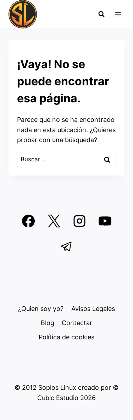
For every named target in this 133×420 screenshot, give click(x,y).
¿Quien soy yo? (40, 308)
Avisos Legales (93, 308)
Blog (47, 323)
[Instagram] (79, 221)
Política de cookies (66, 337)
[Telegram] (66, 246)
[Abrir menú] (117, 14)
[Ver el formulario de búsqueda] (101, 14)
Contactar (77, 323)
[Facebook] (28, 221)
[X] (54, 221)
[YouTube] (105, 221)
